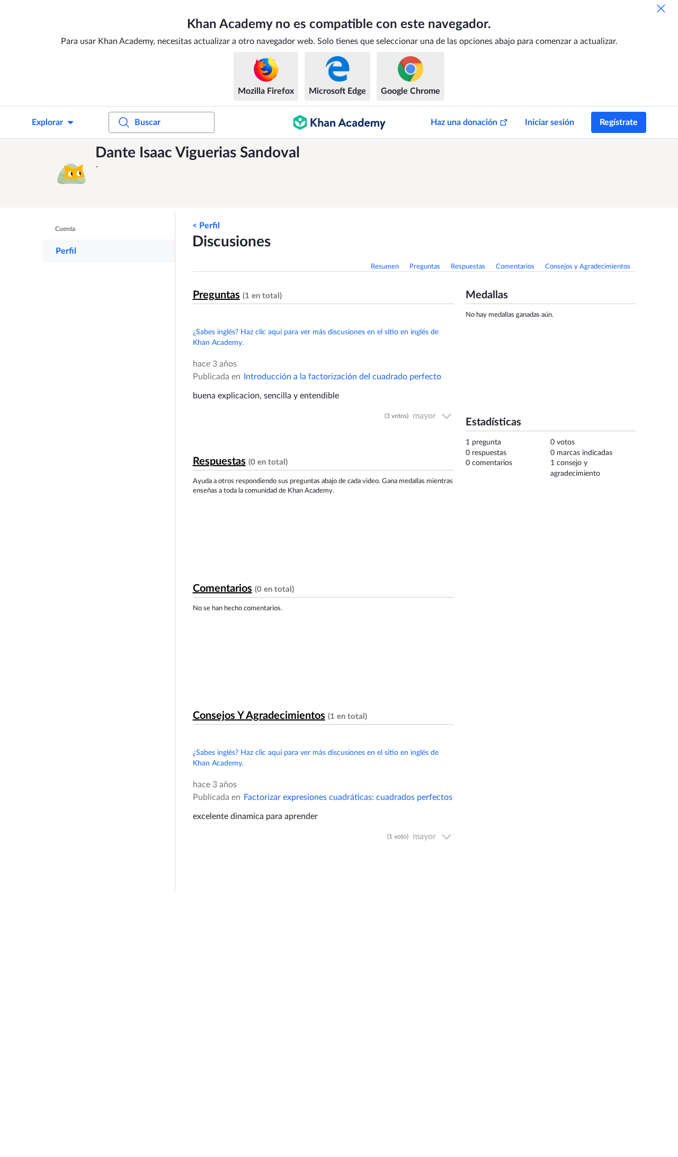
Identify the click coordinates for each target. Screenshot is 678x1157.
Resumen (385, 266)
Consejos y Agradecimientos (587, 266)
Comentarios (515, 266)
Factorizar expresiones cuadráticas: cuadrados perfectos (348, 797)
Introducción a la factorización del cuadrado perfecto (342, 376)
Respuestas (468, 266)
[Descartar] (661, 8)
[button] (71, 173)
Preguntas (424, 266)
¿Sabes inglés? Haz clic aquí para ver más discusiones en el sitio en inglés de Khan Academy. (316, 337)
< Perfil (206, 225)
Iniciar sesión (549, 122)
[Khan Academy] (339, 122)
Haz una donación (464, 122)
